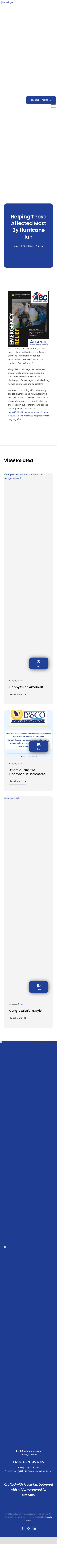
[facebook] (22, 1528)
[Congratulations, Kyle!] (28, 798)
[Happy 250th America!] (28, 474)
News (31, 246)
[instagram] (28, 1528)
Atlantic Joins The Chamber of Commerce (27, 772)
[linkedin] (34, 1528)
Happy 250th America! (26, 687)
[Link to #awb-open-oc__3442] (53, 105)
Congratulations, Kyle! (26, 1011)
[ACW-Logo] (7, 2)
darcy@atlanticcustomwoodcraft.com (28, 412)
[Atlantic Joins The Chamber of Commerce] (28, 711)
